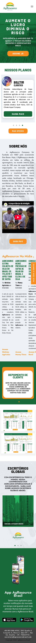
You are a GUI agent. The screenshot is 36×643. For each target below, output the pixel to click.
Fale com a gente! (34, 273)
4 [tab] (23, 125)
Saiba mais (18, 114)
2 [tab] (17, 125)
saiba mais (18, 241)
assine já (18, 53)
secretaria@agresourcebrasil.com (18, 637)
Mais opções (18, 131)
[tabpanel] (18, 99)
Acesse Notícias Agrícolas (6, 352)
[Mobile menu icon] (32, 6)
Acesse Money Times (20, 353)
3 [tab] (19, 125)
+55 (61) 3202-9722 (11, 630)
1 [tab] (13, 125)
